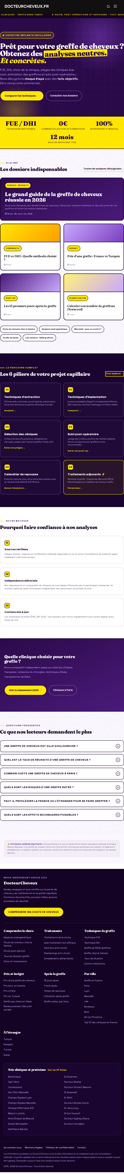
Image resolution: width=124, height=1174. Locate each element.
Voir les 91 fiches (57, 1069)
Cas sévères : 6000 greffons (39, 338)
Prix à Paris (10, 990)
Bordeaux (89, 1006)
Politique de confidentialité (60, 1147)
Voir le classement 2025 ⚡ (25, 690)
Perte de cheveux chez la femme (19, 329)
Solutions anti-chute (55, 947)
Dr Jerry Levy (71, 1108)
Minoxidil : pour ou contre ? (87, 329)
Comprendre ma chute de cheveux (33, 911)
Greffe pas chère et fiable (18, 1001)
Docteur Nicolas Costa (76, 1102)
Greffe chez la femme (96, 953)
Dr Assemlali (70, 1092)
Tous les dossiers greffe (16, 956)
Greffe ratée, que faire (56, 1001)
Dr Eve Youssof (72, 1113)
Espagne (8, 1044)
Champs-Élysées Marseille (22, 1102)
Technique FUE (92, 937)
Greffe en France (93, 980)
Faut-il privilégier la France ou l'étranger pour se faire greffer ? (61, 801)
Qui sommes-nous (13, 1147)
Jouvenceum (15, 1087)
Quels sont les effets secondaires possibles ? (61, 815)
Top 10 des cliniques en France (100, 1022)
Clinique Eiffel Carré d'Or (21, 1108)
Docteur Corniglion (74, 1123)
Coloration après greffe (56, 996)
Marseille (89, 996)
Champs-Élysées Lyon (20, 1097)
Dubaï (7, 1054)
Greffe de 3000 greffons (97, 947)
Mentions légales (34, 1147)
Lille (86, 1001)
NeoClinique (14, 1076)
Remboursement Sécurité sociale (18, 1008)
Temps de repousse (54, 990)
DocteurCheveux (20, 883)
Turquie (8, 1039)
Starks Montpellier (18, 1123)
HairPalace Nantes (18, 1129)
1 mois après (50, 985)
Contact (81, 1147)
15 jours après (51, 980)
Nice (86, 1011)
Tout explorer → (115, 373)
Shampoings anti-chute (57, 953)
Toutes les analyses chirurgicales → (103, 169)
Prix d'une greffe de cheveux (19, 980)
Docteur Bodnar (72, 1081)
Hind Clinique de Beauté (21, 1118)
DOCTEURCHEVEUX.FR (27, 6)
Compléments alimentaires (58, 958)
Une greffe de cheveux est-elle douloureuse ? (61, 746)
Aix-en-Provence (93, 1017)
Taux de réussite (93, 958)
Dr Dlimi (68, 1097)
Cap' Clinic (13, 1081)
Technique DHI (92, 942)
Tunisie (7, 1049)
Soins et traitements (15, 961)
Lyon (87, 990)
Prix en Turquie (12, 996)
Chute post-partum (14, 950)
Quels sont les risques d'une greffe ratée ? (61, 787)
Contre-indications (94, 963)
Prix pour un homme (14, 985)
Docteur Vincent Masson (77, 1087)
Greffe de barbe (10, 338)
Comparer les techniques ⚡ (22, 95)
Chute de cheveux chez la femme (18, 944)
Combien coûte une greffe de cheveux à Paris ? (61, 773)
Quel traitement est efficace (60, 942)
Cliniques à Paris (63, 690)
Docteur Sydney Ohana (76, 1118)
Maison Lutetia (16, 1113)
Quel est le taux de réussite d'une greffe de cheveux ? (61, 760)
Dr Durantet (70, 1076)
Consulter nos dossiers (64, 95)
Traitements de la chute (57, 937)
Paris (87, 985)
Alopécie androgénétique (54, 329)
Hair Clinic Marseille (18, 1092)
